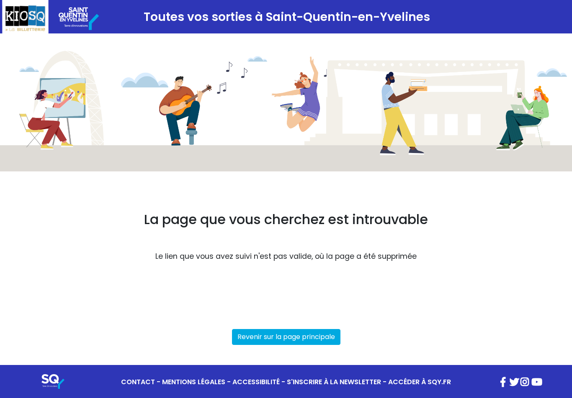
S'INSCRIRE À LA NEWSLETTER (334, 382)
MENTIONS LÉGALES (193, 382)
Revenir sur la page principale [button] (286, 337)
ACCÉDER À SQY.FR (419, 382)
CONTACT (138, 382)
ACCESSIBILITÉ (256, 382)
